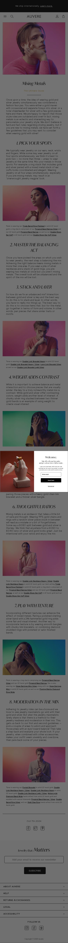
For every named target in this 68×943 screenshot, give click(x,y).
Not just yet (51, 486)
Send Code (51, 480)
